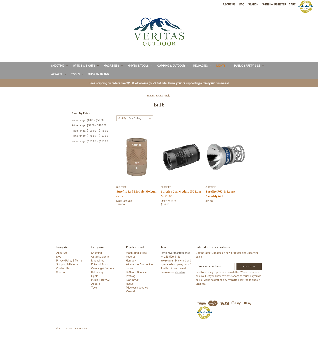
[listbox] (140, 118)
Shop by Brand (98, 74)
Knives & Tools (138, 65)
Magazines (111, 65)
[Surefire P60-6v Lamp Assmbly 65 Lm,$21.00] (226, 157)
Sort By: (123, 118)
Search (253, 4)
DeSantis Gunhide (136, 272)
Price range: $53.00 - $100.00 (89, 125)
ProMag (130, 276)
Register (280, 4)
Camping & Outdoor (171, 65)
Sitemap (61, 272)
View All (130, 291)
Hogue (130, 283)
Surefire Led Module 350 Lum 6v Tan (136, 194)
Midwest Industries (137, 287)
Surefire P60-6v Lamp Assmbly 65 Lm (220, 194)
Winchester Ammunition (140, 264)
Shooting (57, 65)
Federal (130, 256)
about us (180, 272)
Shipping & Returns (67, 264)
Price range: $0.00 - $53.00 (88, 120)
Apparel (57, 74)
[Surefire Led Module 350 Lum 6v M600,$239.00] (181, 157)
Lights (221, 65)
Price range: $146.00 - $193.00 (90, 136)
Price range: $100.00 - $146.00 (90, 130)
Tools (75, 74)
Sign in (266, 4)
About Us (229, 4)
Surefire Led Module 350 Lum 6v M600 (181, 194)
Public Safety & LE (247, 65)
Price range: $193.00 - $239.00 (90, 141)
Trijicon (130, 268)
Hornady (131, 260)
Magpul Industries (136, 252)
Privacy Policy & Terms (69, 260)
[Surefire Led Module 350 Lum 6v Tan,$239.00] (136, 157)
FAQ (241, 4)
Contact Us (62, 268)
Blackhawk (132, 279)
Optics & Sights (84, 65)
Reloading (200, 65)
